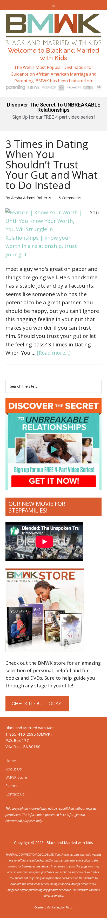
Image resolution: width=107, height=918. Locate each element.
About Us (13, 768)
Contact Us (15, 794)
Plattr (69, 907)
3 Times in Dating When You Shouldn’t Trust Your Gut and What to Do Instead (51, 164)
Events (11, 785)
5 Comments (69, 197)
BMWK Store (16, 777)
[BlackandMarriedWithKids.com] (54, 40)
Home (10, 760)
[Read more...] (54, 352)
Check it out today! (37, 703)
